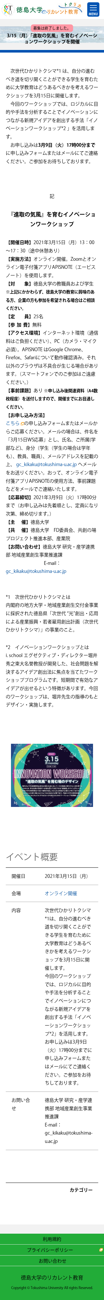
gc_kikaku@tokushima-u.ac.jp (46, 464)
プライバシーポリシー (50, 1249)
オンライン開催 (61, 893)
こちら (13, 423)
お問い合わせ (52, 1260)
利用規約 (52, 1238)
